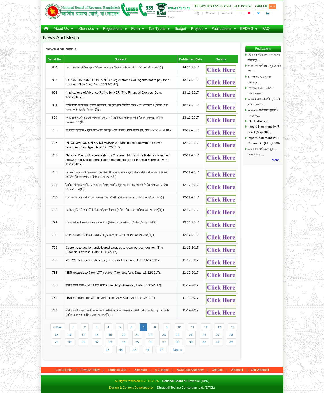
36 (150, 342)
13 (219, 327)
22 (150, 334)
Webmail (227, 13)
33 (110, 342)
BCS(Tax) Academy (190, 369)
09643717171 (179, 8)
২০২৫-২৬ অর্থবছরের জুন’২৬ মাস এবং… (264, 68)
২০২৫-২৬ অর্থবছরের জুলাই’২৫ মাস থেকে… (263, 112)
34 (123, 342)
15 (56, 334)
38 (177, 342)
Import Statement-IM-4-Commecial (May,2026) (264, 140)
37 (164, 342)
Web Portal (243, 6)
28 (231, 334)
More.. (276, 160)
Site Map (140, 369)
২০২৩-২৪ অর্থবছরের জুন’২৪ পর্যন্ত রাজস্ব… (262, 151)
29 (56, 342)
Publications (221, 28)
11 (192, 327)
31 (83, 342)
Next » (177, 349)
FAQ (196, 13)
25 (191, 334)
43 (107, 349)
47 (161, 349)
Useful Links (63, 369)
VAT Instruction (258, 121)
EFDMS (246, 28)
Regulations (112, 28)
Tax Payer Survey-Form (212, 6)
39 (191, 342)
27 (218, 334)
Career (261, 6)
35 (137, 342)
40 (204, 342)
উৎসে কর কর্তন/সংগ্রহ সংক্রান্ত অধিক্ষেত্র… (264, 57)
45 (134, 349)
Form (135, 28)
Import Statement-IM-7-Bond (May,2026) (264, 129)
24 (177, 334)
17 (83, 334)
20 (123, 334)
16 (70, 334)
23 (164, 334)
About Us (61, 28)
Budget (180, 28)
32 (97, 342)
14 (233, 327)
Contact (210, 13)
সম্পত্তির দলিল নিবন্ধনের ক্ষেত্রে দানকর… (261, 90)
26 (204, 334)
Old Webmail (260, 369)
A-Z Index (162, 369)
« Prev (57, 327)
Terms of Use (117, 369)
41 (218, 342)
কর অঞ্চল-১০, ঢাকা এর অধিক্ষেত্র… (259, 79)
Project (197, 28)
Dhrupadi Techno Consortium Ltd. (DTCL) (186, 387)
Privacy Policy (90, 369)
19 (110, 334)
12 (206, 327)
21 (137, 334)
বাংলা (272, 6)
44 (121, 349)
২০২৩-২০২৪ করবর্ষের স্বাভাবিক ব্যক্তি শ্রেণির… (264, 101)
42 (231, 342)
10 (179, 327)
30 (70, 342)
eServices (86, 28)
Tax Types (157, 28)
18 (97, 334)
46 (148, 349)
